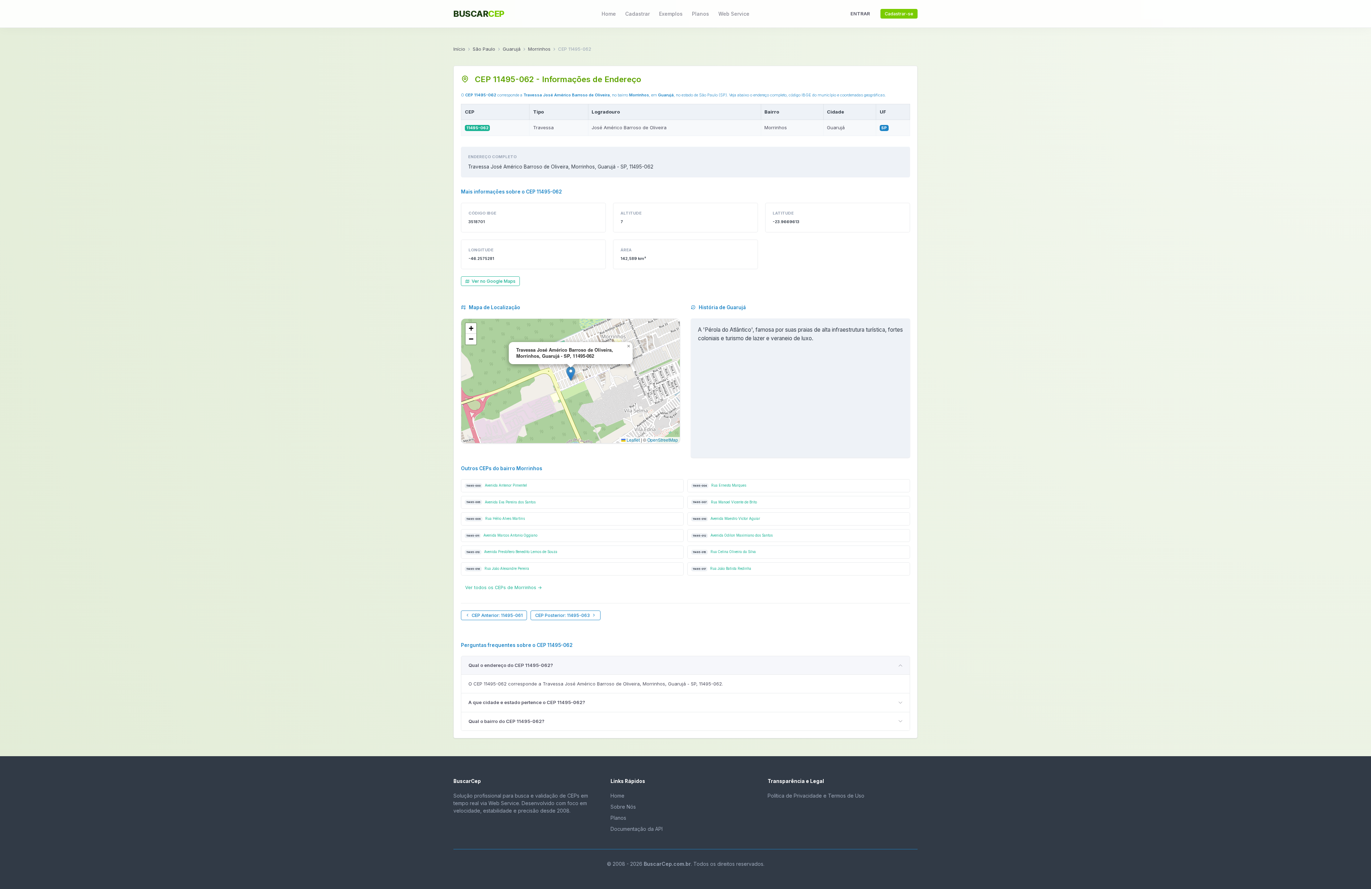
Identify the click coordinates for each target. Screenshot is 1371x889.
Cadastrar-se (899, 13)
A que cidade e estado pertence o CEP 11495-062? (526, 702)
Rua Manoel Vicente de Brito (725, 502)
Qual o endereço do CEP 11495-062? (510, 665)
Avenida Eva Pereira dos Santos (501, 502)
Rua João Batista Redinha (722, 569)
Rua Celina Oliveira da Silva (724, 552)
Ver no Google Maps (494, 281)
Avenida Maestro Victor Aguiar (726, 519)
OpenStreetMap (662, 440)
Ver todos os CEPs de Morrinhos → (503, 587)
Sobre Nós (623, 807)
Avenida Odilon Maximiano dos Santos (733, 535)
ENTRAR (860, 13)
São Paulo (484, 49)
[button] (570, 373)
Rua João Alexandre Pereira (497, 569)
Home (609, 14)
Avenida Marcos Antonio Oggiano (501, 535)
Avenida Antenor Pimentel (496, 485)
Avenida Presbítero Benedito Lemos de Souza (511, 552)
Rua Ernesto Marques (719, 485)
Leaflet (633, 440)
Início (459, 49)
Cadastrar (637, 14)
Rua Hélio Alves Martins (495, 519)
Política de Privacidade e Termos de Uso (816, 796)
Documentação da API (637, 829)
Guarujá (512, 49)
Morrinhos (539, 49)
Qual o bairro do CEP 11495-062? (506, 721)
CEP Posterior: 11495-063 (562, 615)
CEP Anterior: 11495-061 (497, 615)
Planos (700, 14)
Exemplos (671, 14)
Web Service (733, 14)
